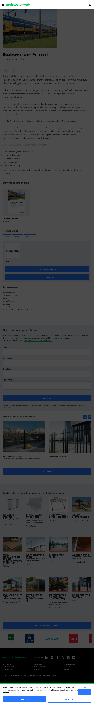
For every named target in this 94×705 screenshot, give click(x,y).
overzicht (44, 690)
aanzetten (7, 693)
